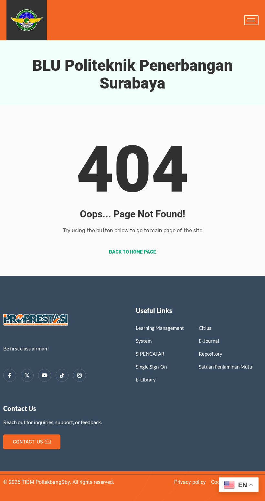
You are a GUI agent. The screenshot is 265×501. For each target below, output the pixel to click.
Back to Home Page (132, 252)
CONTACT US (28, 442)
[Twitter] (27, 375)
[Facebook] (9, 375)
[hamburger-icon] (251, 20)
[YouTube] (44, 375)
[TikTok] (62, 375)
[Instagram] (79, 375)
